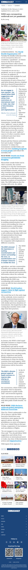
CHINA (10, 562)
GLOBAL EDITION (16, 562)
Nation (10, 6)
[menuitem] (18, 1)
